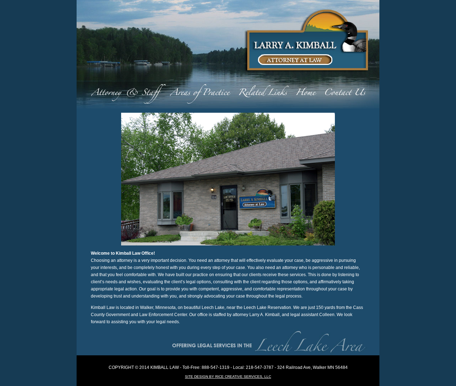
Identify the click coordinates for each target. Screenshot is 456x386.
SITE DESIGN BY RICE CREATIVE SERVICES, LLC (228, 377)
